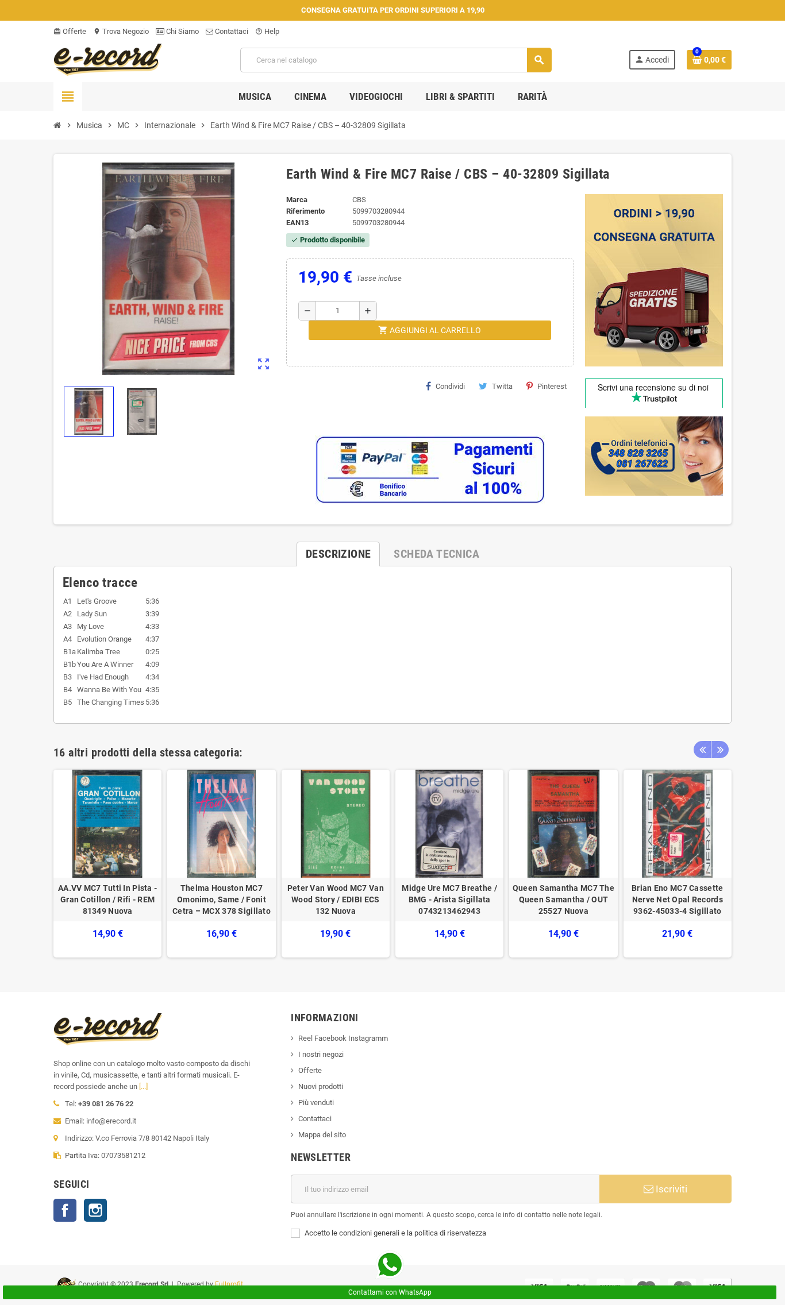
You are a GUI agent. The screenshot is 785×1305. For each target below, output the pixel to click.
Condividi (450, 386)
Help (267, 31)
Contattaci (230, 31)
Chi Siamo (181, 31)
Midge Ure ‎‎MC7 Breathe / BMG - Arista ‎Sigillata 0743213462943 (449, 899)
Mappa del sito (322, 1134)
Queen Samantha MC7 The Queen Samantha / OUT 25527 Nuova (563, 899)
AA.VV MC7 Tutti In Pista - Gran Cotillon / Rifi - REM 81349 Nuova (107, 899)
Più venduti (316, 1102)
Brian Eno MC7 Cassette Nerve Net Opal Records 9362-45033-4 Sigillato (677, 899)
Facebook (64, 1210)
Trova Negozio (121, 31)
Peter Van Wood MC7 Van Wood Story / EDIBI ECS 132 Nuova (335, 899)
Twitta (502, 386)
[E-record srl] (108, 59)
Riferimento (305, 211)
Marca (296, 199)
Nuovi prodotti (320, 1086)
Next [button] (720, 749)
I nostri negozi (321, 1054)
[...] (143, 1086)
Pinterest (552, 386)
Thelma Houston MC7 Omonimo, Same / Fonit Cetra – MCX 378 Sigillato (221, 899)
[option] (107, 863)
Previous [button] (702, 749)
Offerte (69, 31)
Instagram (95, 1210)
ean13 (297, 222)
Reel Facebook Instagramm (343, 1038)
